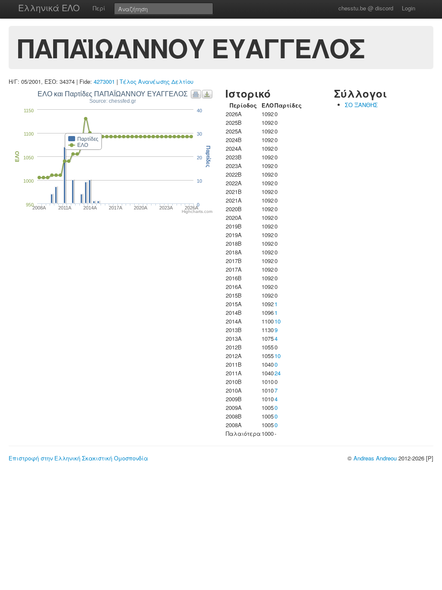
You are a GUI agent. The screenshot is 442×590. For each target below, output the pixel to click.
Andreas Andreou (375, 458)
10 (278, 321)
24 (278, 373)
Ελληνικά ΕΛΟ (49, 7)
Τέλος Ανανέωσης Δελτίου (156, 81)
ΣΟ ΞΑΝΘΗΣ (361, 105)
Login (408, 8)
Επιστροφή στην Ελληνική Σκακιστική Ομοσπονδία (78, 458)
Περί (99, 8)
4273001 (104, 81)
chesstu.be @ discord (365, 8)
